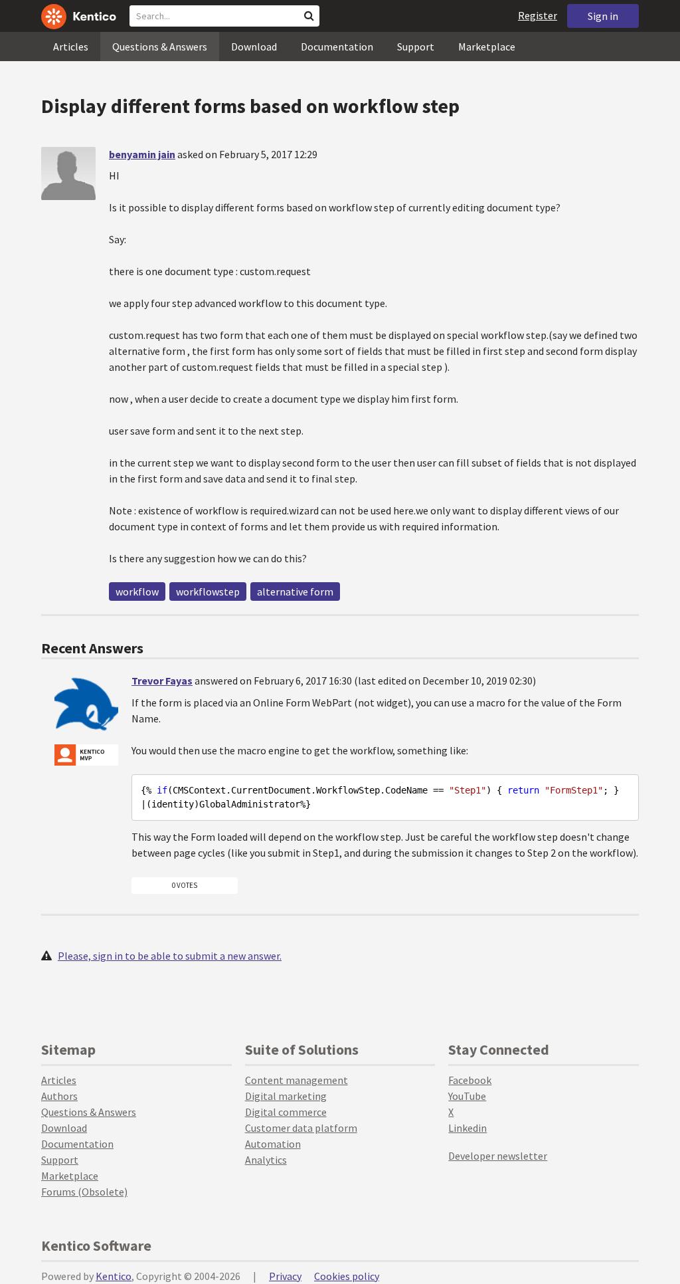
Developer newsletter (497, 1155)
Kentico (113, 1276)
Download (254, 46)
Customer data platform (301, 1127)
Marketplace (486, 46)
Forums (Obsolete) (84, 1191)
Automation (273, 1143)
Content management (296, 1080)
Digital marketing (286, 1096)
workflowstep (208, 591)
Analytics (266, 1159)
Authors (59, 1096)
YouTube (467, 1096)
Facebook (469, 1080)
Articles (70, 46)
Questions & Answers (159, 46)
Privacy (285, 1276)
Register (537, 15)
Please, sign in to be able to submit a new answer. (170, 955)
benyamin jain (142, 154)
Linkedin (467, 1127)
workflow (137, 591)
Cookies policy (346, 1276)
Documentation (337, 46)
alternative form (295, 591)
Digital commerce (286, 1112)
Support (415, 46)
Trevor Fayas (162, 680)
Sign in (603, 16)
